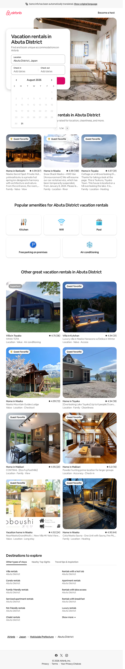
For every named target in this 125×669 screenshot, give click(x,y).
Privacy (45, 663)
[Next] (67, 128)
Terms (55, 663)
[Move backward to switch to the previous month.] (16, 80)
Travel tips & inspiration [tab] (66, 562)
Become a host (106, 12)
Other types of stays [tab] (16, 562)
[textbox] (25, 71)
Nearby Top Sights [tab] (41, 562)
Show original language (85, 4)
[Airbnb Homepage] (14, 13)
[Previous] (55, 128)
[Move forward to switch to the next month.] (51, 80)
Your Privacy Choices (71, 663)
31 (22, 123)
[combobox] (38, 60)
